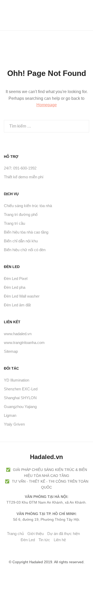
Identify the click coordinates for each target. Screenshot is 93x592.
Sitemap (11, 351)
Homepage (46, 105)
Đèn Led (28, 540)
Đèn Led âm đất (17, 305)
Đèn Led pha (14, 287)
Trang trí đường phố (20, 214)
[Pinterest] (48, 549)
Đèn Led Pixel (15, 278)
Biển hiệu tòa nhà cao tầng (26, 232)
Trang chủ (15, 533)
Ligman (10, 415)
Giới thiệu (35, 533)
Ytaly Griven (14, 424)
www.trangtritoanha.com (24, 342)
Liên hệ (60, 540)
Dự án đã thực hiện (63, 533)
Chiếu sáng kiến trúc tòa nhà (28, 205)
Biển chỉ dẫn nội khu (21, 241)
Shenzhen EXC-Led (20, 389)
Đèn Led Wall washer (22, 296)
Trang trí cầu (14, 223)
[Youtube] (39, 549)
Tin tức (44, 540)
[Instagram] (56, 549)
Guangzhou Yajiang (20, 406)
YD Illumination (16, 380)
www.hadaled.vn (18, 334)
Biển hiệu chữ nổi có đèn (24, 250)
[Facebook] (30, 549)
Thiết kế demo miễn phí (23, 177)
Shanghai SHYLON (20, 398)
